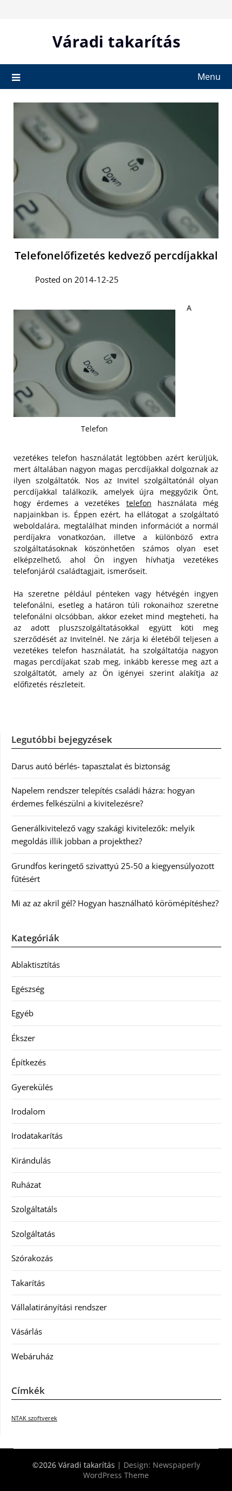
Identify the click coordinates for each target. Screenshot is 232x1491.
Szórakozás (32, 1258)
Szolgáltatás (33, 1233)
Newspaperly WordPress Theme (141, 1470)
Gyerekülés (32, 1087)
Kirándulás (31, 1160)
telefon (139, 503)
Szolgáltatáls (34, 1208)
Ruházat (26, 1184)
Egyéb (22, 1013)
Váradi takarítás (116, 41)
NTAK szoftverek (34, 1418)
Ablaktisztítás (35, 964)
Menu (209, 77)
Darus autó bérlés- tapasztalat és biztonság (90, 766)
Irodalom (28, 1111)
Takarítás (28, 1282)
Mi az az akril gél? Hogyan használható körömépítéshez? (115, 903)
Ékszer (23, 1037)
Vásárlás (26, 1331)
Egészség (27, 988)
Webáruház (32, 1356)
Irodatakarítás (37, 1135)
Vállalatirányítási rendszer (59, 1307)
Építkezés (28, 1062)
